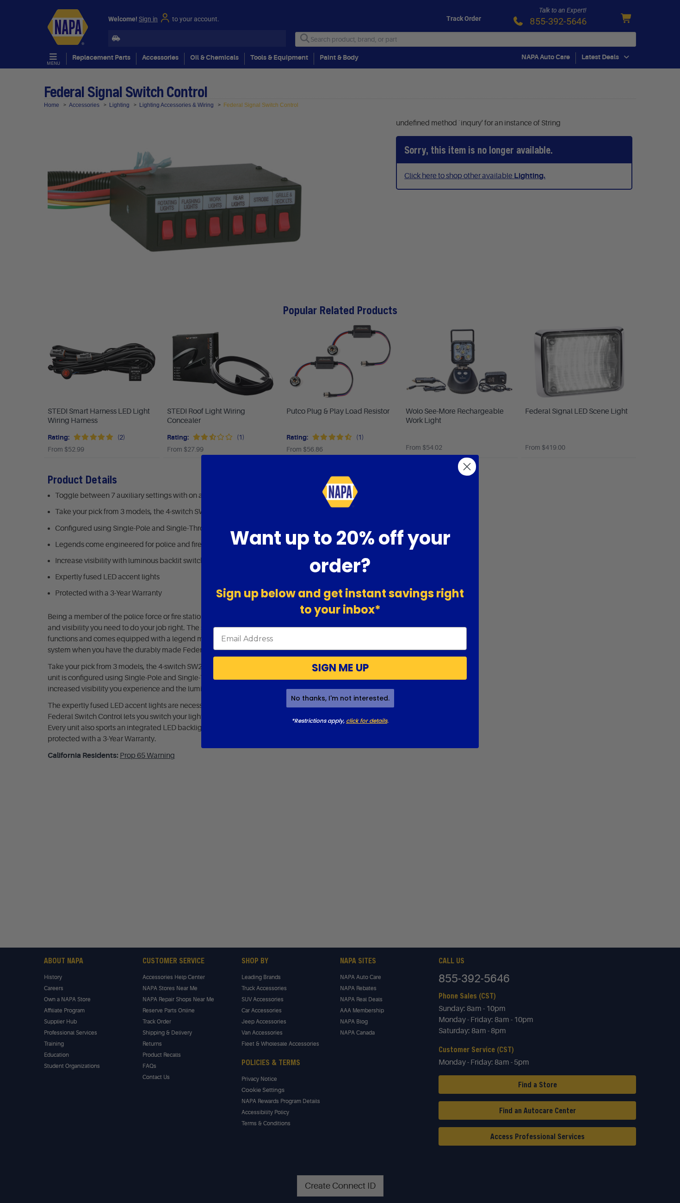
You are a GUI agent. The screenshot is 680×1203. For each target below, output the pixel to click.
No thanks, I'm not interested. (340, 698)
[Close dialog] (467, 467)
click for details (366, 721)
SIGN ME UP (340, 668)
